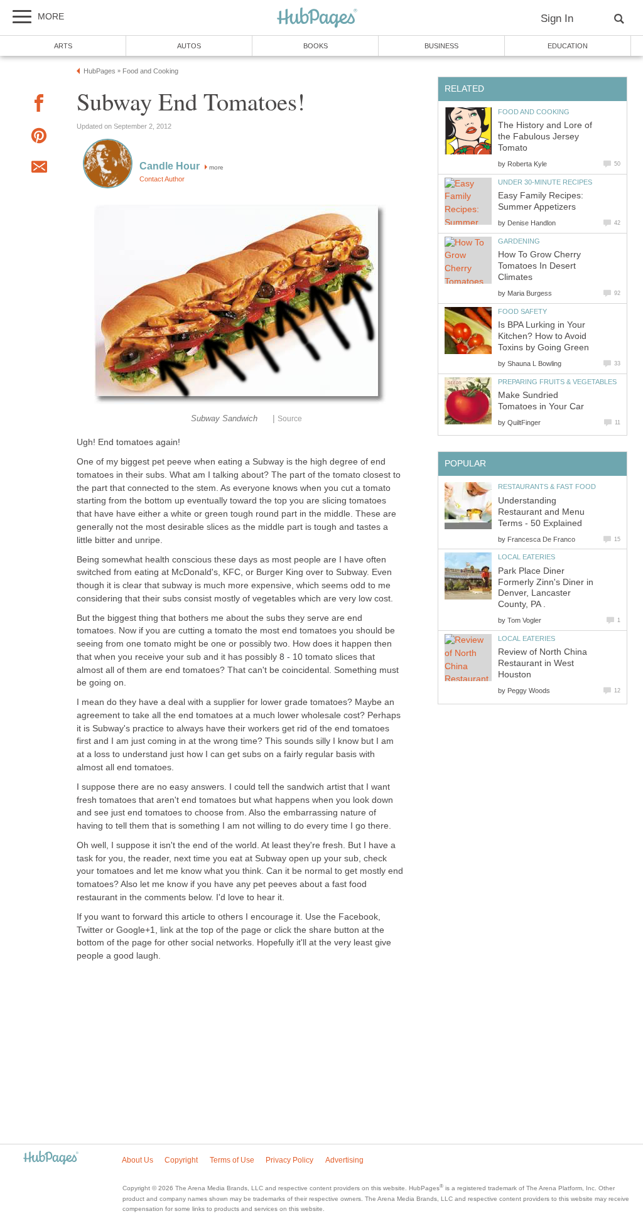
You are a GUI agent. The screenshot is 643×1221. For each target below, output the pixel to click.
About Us (137, 1160)
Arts (63, 46)
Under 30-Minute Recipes (545, 182)
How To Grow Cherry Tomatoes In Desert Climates (539, 266)
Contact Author (162, 179)
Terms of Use (232, 1160)
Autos (189, 46)
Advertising (344, 1160)
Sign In (557, 18)
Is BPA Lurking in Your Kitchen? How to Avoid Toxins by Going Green (543, 336)
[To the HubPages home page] (51, 1158)
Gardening (519, 241)
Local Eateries (526, 557)
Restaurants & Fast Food (547, 486)
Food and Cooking (534, 112)
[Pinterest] (38, 138)
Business (441, 46)
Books (315, 46)
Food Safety (522, 311)
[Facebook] (38, 105)
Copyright (181, 1160)
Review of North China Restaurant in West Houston (542, 663)
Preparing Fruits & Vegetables (557, 381)
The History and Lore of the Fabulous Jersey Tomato (545, 137)
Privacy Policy (289, 1160)
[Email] (38, 169)
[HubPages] (317, 19)
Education (568, 46)
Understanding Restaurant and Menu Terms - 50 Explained (541, 512)
